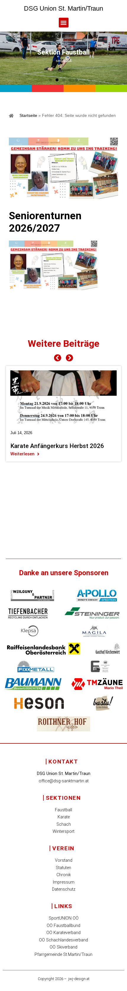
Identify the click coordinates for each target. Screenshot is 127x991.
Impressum (63, 882)
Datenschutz (63, 889)
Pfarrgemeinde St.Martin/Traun (63, 954)
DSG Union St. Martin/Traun (63, 8)
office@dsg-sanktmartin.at (64, 781)
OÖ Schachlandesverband (63, 940)
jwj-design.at (78, 979)
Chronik (63, 874)
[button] (64, 22)
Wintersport (63, 831)
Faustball (63, 809)
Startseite (28, 115)
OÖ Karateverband (63, 932)
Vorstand (63, 860)
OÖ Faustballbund (63, 925)
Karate (64, 817)
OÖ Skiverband (63, 947)
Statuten (63, 867)
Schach (63, 824)
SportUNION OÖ (64, 918)
